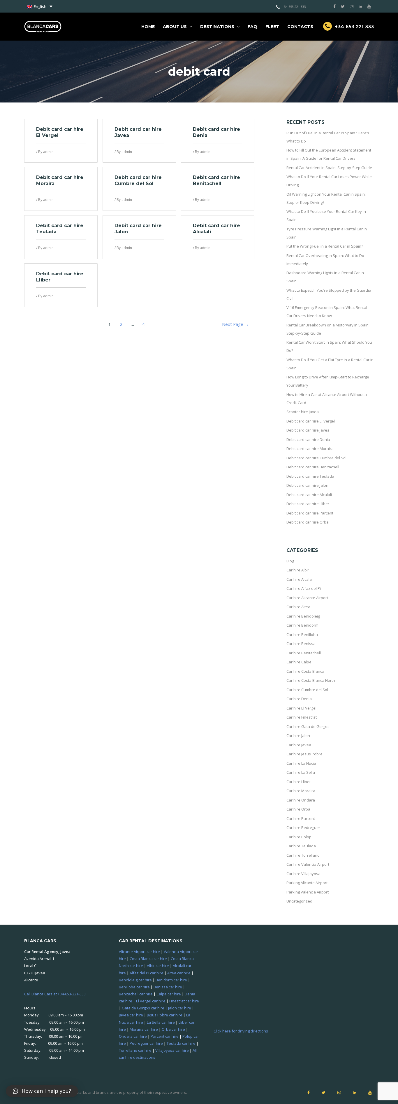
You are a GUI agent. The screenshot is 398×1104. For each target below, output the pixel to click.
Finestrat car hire (184, 1001)
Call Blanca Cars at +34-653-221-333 (55, 994)
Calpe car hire (168, 994)
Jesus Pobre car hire (164, 1015)
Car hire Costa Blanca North (310, 680)
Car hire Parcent (300, 818)
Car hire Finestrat (301, 717)
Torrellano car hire (135, 1050)
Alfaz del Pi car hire (146, 973)
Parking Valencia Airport (307, 892)
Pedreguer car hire (146, 1043)
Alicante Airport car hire (139, 951)
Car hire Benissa (301, 643)
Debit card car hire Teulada (310, 476)
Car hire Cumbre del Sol (307, 689)
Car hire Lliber (298, 781)
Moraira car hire (144, 1029)
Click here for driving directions (241, 1031)
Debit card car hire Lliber (307, 503)
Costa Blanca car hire (148, 958)
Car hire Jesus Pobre (304, 754)
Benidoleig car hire (135, 980)
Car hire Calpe (298, 662)
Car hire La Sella (300, 772)
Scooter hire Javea (302, 411)
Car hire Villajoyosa (303, 873)
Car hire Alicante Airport (307, 597)
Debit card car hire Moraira (310, 448)
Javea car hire (131, 1015)
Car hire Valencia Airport (307, 864)
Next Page (235, 324)
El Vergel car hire (150, 1001)
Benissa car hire (168, 987)
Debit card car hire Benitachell (216, 180)
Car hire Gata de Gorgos (308, 726)
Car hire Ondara (300, 800)
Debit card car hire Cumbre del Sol (138, 180)
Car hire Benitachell (303, 653)
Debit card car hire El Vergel (310, 421)
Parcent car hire (165, 1036)
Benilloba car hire (134, 987)
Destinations (217, 26)
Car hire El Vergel (301, 708)
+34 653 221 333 (294, 6)
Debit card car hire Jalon (307, 485)
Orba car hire (173, 1029)
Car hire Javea (298, 744)
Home (148, 26)
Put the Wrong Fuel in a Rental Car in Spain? (324, 246)
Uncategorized (299, 901)
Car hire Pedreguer (303, 827)
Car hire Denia (299, 698)
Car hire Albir (297, 570)
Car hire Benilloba (302, 634)
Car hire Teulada (301, 846)
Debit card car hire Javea (308, 430)
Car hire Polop (298, 836)
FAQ (252, 26)
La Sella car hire (161, 1022)
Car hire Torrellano (303, 855)
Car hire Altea (298, 606)
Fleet (272, 26)
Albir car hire (158, 965)
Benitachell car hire (136, 994)
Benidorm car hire (171, 980)
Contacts (300, 26)
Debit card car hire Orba (307, 522)
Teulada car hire (181, 1043)
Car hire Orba (298, 809)
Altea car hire (179, 973)
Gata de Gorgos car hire (143, 1008)
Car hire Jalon (298, 735)
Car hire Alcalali (300, 579)
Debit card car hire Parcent (309, 513)
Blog (290, 561)
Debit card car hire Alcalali (309, 494)
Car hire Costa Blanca (305, 671)
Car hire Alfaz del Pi (303, 588)
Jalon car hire (179, 1008)
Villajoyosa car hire (172, 1050)
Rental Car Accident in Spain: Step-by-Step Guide (329, 167)
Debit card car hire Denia (308, 439)
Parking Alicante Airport (306, 882)
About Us (175, 26)
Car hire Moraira (300, 790)
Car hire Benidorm (302, 625)
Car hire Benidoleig (303, 616)
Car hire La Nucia (301, 763)
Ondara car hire (133, 1036)
